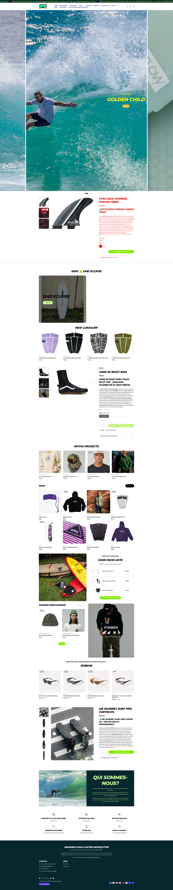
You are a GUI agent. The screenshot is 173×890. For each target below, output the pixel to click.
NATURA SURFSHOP (47, 881)
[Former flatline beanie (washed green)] (73, 620)
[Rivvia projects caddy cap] (99, 462)
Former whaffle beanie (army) (45, 635)
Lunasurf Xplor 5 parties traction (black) (72, 357)
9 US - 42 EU (115, 417)
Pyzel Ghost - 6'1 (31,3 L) (108, 571)
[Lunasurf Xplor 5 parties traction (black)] (74, 343)
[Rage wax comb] (50, 501)
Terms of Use (90, 857)
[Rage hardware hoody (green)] (98, 501)
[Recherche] (127, 6)
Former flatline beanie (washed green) (70, 635)
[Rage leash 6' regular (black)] (50, 532)
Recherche (65, 864)
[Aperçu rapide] (59, 335)
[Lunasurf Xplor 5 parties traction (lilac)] (50, 343)
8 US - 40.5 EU (105, 417)
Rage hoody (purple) (115, 547)
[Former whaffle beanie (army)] (50, 620)
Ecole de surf (66, 866)
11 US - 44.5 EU (105, 421)
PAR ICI (48, 302)
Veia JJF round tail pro (107, 590)
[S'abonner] (111, 854)
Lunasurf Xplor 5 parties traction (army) (120, 357)
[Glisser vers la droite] (90, 213)
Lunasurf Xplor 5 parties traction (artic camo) (98, 357)
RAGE (129, 485)
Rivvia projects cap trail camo (69, 476)
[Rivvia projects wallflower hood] (123, 462)
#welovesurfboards (57, 881)
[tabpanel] (86, 520)
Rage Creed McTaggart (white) (118, 517)
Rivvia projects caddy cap (93, 476)
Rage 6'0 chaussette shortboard (70, 547)
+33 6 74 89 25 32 (45, 868)
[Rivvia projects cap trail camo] (74, 462)
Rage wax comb (42, 517)
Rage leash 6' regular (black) (45, 547)
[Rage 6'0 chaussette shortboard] (74, 532)
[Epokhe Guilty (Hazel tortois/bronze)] (99, 681)
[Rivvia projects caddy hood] (50, 462)
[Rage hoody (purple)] (122, 532)
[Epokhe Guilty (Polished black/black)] (74, 681)
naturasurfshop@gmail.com (47, 866)
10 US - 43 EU (125, 417)
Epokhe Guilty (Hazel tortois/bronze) (96, 695)
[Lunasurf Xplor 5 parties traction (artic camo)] (99, 343)
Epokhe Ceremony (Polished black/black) (48, 695)
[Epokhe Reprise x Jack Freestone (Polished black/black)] (123, 681)
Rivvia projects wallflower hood (119, 476)
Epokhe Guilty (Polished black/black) (71, 695)
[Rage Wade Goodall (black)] (98, 532)
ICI (13, 188)
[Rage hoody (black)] (74, 501)
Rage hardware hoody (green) (93, 517)
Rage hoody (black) (67, 517)
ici (167, 30)
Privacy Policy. (97, 857)
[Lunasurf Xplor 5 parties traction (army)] (123, 343)
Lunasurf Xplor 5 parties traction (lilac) (47, 357)
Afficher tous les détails (109, 257)
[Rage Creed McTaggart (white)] (122, 501)
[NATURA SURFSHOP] (111, 631)
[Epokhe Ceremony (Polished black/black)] (50, 681)
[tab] (42, 485)
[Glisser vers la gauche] (54, 213)
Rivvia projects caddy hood (45, 476)
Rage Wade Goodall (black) (93, 547)
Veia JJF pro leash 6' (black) (109, 581)
